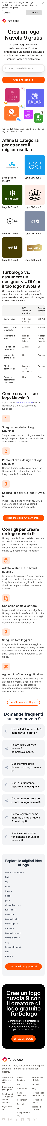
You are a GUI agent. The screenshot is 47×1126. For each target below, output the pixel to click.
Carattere (9, 928)
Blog (34, 1089)
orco (7, 952)
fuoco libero (11, 910)
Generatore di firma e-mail (7, 1080)
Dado (7, 877)
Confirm (34, 13)
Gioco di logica (12, 919)
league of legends (13, 947)
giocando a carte (13, 905)
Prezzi (20, 1084)
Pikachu (9, 956)
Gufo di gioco (11, 924)
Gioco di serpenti (13, 933)
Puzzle (8, 896)
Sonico (8, 891)
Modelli (35, 1084)
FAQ (19, 1108)
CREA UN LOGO (23, 1039)
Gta (6, 882)
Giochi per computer (14, 873)
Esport (8, 887)
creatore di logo (24, 402)
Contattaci (22, 1089)
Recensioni (22, 1100)
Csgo (7, 942)
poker (8, 900)
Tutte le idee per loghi (23, 966)
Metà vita (9, 914)
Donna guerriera (12, 938)
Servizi (20, 1104)
